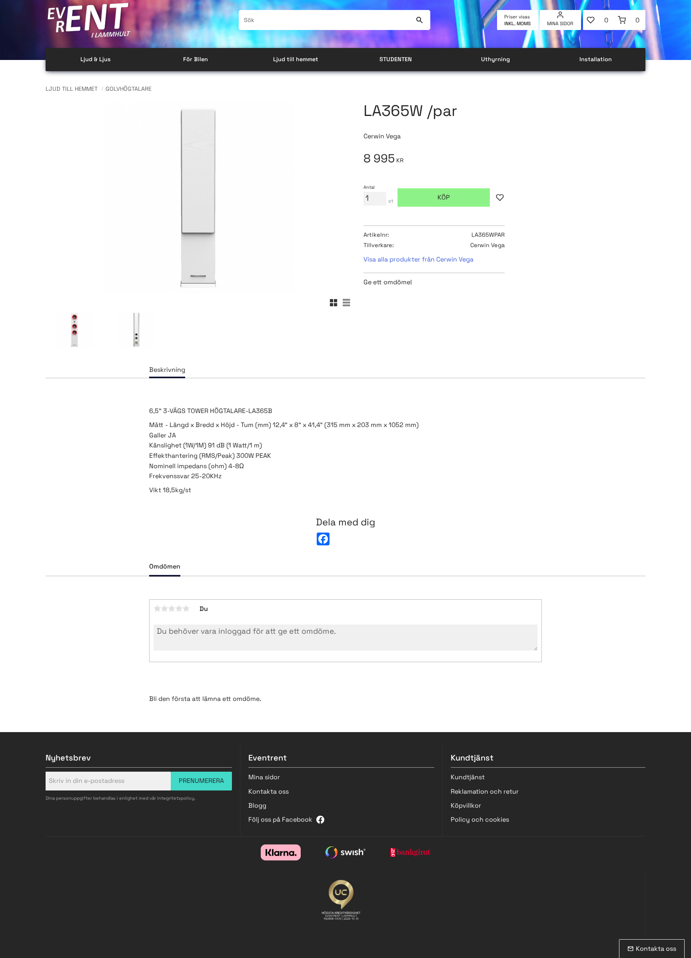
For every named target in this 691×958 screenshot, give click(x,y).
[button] (598, 20)
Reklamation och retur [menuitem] (485, 791)
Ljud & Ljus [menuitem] (95, 59)
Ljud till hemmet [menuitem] (295, 59)
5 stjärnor (186, 608)
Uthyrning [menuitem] (495, 59)
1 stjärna (157, 608)
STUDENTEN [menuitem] (395, 59)
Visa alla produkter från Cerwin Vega (418, 259)
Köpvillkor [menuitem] (466, 805)
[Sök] (419, 20)
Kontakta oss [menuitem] (268, 791)
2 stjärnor (164, 608)
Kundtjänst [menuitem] (468, 777)
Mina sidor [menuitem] (560, 23)
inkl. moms (517, 23)
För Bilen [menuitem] (195, 59)
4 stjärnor (178, 608)
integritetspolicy (175, 798)
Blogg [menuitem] (257, 805)
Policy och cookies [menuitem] (480, 819)
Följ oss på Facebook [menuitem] (280, 819)
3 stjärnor (171, 608)
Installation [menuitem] (595, 59)
